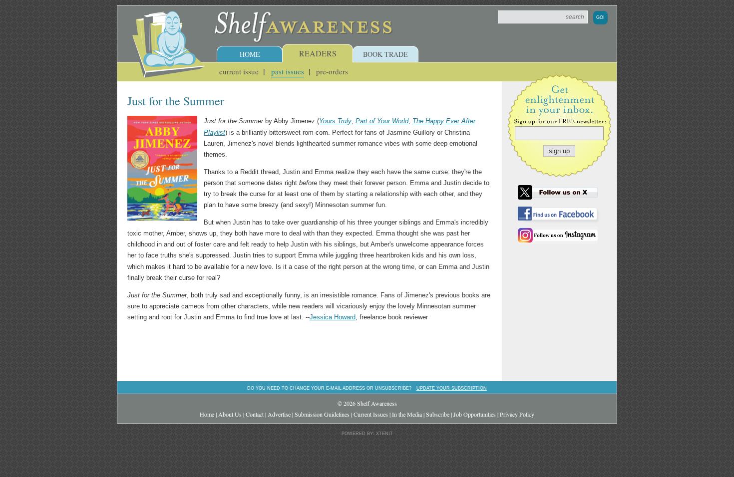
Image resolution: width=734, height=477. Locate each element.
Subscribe (437, 414)
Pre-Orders (332, 71)
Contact (255, 414)
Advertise (279, 414)
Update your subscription (451, 388)
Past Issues (287, 71)
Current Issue (239, 71)
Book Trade (385, 54)
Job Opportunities (474, 414)
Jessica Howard (333, 317)
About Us (230, 414)
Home (250, 54)
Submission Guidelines (322, 414)
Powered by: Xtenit (367, 433)
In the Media (407, 414)
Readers (318, 53)
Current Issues (371, 414)
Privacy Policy (517, 414)
